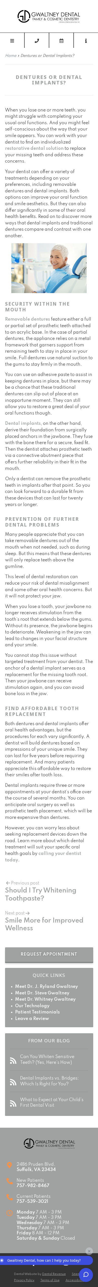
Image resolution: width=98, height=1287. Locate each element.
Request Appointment (49, 954)
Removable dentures (27, 319)
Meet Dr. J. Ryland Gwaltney (46, 986)
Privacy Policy (24, 1280)
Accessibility (75, 1280)
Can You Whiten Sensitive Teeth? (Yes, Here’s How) (47, 1060)
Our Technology (32, 1006)
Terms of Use (50, 1280)
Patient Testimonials (37, 1012)
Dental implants (23, 423)
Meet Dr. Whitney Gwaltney (45, 999)
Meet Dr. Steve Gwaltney (42, 993)
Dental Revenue (54, 1274)
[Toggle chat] (86, 1275)
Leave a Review (32, 1018)
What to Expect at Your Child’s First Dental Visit (51, 1103)
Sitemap (78, 1274)
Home (10, 56)
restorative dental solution (34, 148)
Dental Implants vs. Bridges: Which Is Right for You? (49, 1081)
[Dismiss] (89, 1251)
